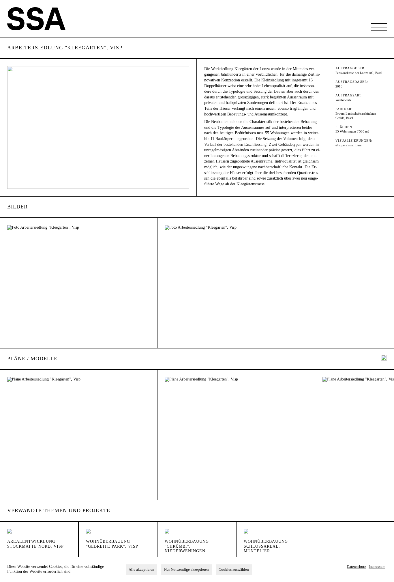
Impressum (377, 567)
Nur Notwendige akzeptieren (186, 569)
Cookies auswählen (234, 569)
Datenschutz (356, 567)
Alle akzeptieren (141, 569)
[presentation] (384, 358)
